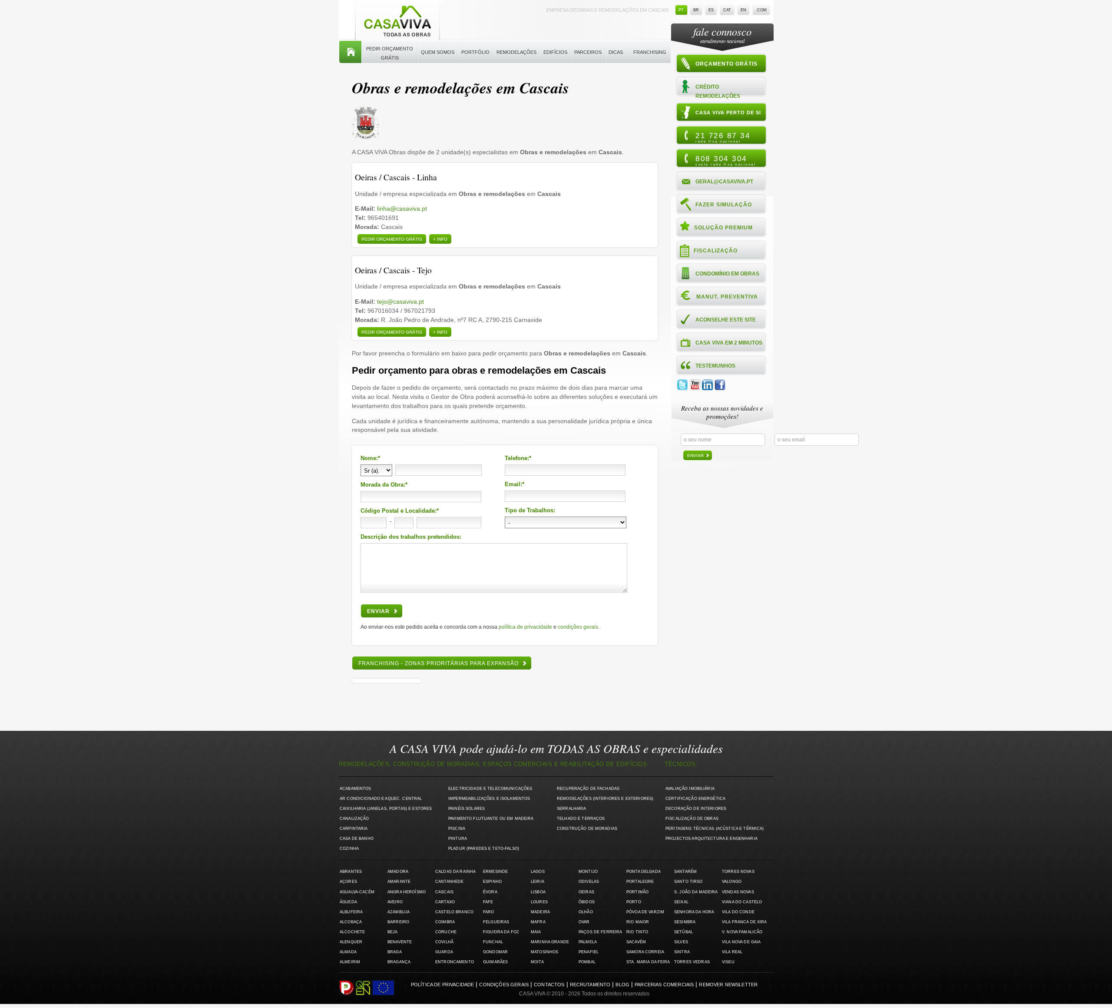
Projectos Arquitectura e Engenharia (711, 838)
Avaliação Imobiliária (690, 788)
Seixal (681, 902)
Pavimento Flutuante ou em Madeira (491, 818)
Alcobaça (351, 922)
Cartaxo (445, 902)
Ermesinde (495, 871)
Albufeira (351, 912)
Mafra (538, 922)
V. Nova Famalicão (742, 932)
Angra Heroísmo (406, 892)
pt (681, 10)
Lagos (538, 871)
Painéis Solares (466, 808)
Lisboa (538, 892)
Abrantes (351, 871)
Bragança (398, 962)
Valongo (731, 881)
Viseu (728, 962)
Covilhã (444, 942)
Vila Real (732, 952)
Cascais (444, 892)
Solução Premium (723, 227)
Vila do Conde (738, 912)
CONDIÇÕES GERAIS (578, 627)
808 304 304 (725, 160)
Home (350, 52)
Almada (348, 952)
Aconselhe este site (725, 319)
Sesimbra (684, 922)
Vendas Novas (738, 892)
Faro (488, 912)
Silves (681, 942)
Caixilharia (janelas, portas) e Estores (386, 808)
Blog (622, 984)
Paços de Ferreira (600, 932)
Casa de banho (357, 838)
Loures (539, 902)
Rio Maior (637, 922)
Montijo (588, 871)
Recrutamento (590, 984)
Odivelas (589, 881)
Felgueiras (496, 922)
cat (727, 10)
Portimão (637, 892)
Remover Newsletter (728, 984)
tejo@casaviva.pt (400, 301)
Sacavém (636, 942)
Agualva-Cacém (357, 892)
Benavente (399, 942)
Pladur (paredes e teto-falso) (483, 848)
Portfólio (475, 52)
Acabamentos (355, 788)
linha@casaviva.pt (402, 208)
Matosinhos (544, 952)
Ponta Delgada (643, 871)
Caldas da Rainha (455, 871)
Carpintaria (354, 828)
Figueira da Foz (501, 932)
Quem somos (437, 52)
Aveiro (395, 902)
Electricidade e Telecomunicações (490, 788)
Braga (394, 952)
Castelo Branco (454, 912)
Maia (536, 932)
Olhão (586, 912)
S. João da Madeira (696, 892)
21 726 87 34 (722, 137)
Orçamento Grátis (726, 63)
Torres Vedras (692, 962)
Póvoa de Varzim (645, 912)
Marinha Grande (550, 942)
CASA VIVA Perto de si (728, 112)
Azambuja (398, 912)
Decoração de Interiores (695, 808)
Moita (537, 962)
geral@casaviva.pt (724, 181)
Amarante (398, 881)
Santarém (685, 871)
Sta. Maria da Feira (648, 962)
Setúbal (683, 932)
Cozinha (349, 848)
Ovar (584, 922)
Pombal (587, 962)
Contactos (549, 984)
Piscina (456, 828)
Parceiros (588, 52)
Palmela (588, 942)
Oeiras (586, 892)
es (711, 10)
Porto (633, 902)
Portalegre (640, 881)
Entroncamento (454, 962)
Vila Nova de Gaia (741, 942)
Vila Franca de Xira (744, 922)
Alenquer (351, 942)
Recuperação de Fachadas (588, 788)
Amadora (397, 871)
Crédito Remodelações (717, 91)
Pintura (457, 838)
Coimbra (445, 922)
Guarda (444, 952)
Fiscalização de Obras (691, 818)
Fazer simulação (723, 204)
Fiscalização (716, 250)
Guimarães (495, 962)
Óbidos (587, 902)
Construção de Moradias (587, 828)
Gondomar (495, 952)
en (743, 10)
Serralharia (571, 808)
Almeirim (350, 962)
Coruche (446, 932)
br (696, 10)
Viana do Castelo (742, 902)
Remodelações (516, 52)
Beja (392, 932)
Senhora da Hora (694, 912)
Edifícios (555, 52)
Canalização (354, 818)
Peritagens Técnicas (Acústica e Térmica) (714, 828)
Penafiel (589, 952)
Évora (490, 892)
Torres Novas (738, 871)
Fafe (488, 902)
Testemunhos (715, 365)
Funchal (493, 942)
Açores (348, 881)
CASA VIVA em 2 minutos (728, 342)
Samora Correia (645, 952)
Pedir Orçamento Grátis (389, 53)
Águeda (348, 902)
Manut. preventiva (727, 296)
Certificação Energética (695, 798)
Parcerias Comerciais (664, 984)
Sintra (682, 952)
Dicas (616, 52)
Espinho (492, 881)
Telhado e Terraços (581, 818)
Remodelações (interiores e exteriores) (605, 798)
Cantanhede (449, 881)
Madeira (540, 912)
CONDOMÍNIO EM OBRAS (727, 273)
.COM (761, 10)
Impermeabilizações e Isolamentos (489, 798)
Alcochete (352, 932)
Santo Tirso (688, 881)
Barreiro (398, 922)
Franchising (649, 52)
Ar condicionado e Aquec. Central (381, 798)
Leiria (537, 881)
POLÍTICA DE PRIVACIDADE (525, 627)
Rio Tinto (637, 932)
